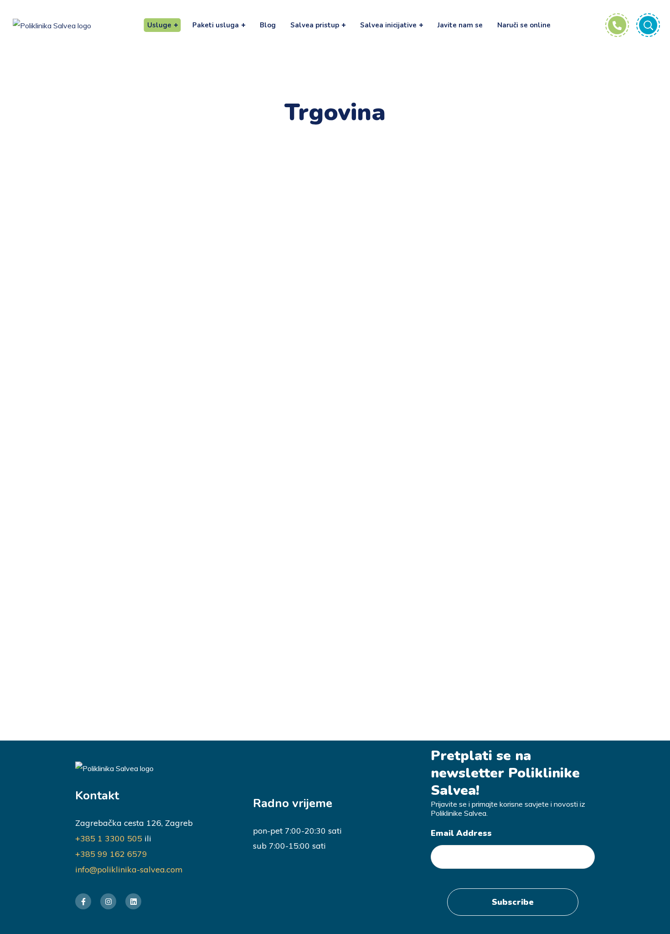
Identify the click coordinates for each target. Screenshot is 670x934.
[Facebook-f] (83, 901)
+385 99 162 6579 (111, 854)
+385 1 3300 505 (108, 838)
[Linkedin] (133, 901)
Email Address (461, 833)
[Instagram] (108, 901)
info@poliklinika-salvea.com (129, 869)
